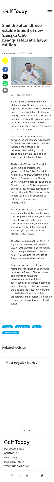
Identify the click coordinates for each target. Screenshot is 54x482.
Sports (36, 327)
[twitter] (5, 76)
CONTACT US (10, 453)
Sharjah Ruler (22, 327)
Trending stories (10, 333)
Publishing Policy (14, 461)
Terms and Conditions (16, 466)
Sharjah (7, 327)
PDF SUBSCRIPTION (14, 448)
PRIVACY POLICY (12, 457)
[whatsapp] (5, 83)
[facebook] (5, 69)
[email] (5, 90)
